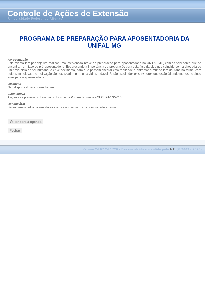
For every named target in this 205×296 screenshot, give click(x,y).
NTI (173, 149)
